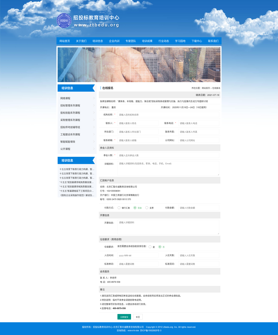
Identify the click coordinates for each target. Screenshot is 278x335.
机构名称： (109, 114)
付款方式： (109, 207)
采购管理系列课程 (70, 120)
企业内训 (114, 41)
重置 (138, 316)
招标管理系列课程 (70, 105)
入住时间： (109, 255)
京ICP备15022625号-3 (150, 330)
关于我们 (81, 41)
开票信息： (109, 222)
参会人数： (109, 155)
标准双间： (170, 263)
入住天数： (170, 255)
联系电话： (170, 123)
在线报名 (216, 87)
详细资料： (109, 163)
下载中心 (197, 41)
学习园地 (180, 41)
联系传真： (170, 131)
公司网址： (170, 140)
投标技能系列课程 (70, 112)
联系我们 (213, 41)
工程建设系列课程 (70, 134)
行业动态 (164, 41)
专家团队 (131, 41)
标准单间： (109, 263)
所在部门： (109, 131)
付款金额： (170, 207)
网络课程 (65, 98)
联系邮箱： (109, 140)
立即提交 (124, 316)
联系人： (110, 123)
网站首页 (65, 41)
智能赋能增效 (67, 141)
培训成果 (147, 41)
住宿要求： (109, 246)
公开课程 (65, 149)
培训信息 (98, 41)
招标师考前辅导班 (70, 127)
